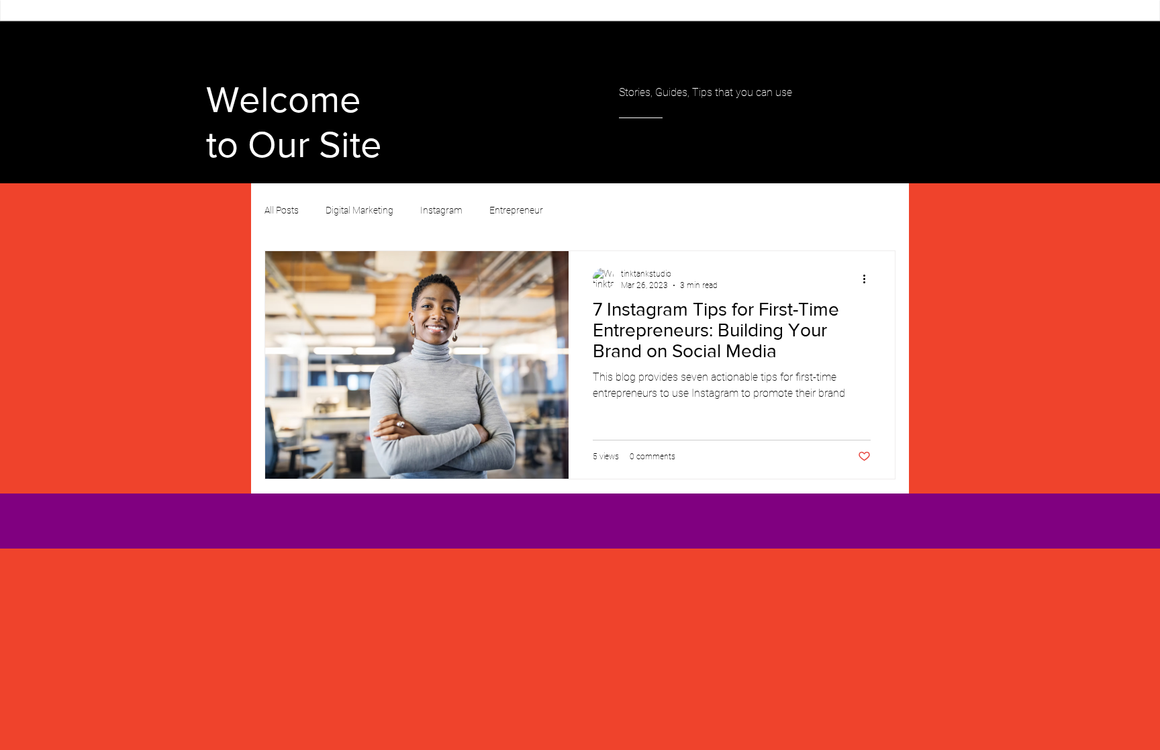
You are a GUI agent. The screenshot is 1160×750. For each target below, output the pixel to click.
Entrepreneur (516, 210)
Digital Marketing (359, 210)
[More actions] (869, 279)
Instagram (441, 210)
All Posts (281, 210)
